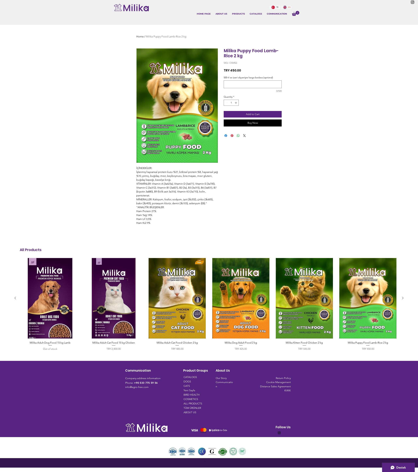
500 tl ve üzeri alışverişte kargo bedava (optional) (248, 77)
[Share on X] (244, 136)
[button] (238, 14)
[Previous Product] (15, 298)
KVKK (287, 390)
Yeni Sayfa (189, 390)
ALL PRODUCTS (191, 403)
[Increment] (236, 103)
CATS (187, 385)
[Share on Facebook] (226, 136)
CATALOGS (190, 377)
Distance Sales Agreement (275, 386)
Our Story (221, 378)
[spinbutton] (231, 103)
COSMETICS (191, 399)
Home (140, 36)
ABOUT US (190, 412)
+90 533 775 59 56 (146, 382)
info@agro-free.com (137, 387)
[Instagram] (412, 2)
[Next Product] (403, 298)
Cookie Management (278, 382)
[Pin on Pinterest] (232, 136)
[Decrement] (226, 103)
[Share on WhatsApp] (238, 136)
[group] (209, 304)
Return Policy (283, 378)
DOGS (187, 381)
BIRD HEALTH (191, 394)
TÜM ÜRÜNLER (191, 407)
